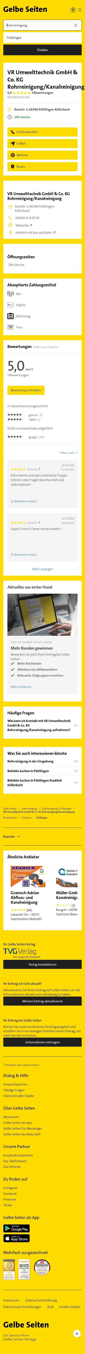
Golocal (32, 469)
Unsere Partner (16, 1146)
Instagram (10, 1188)
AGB (50, 1307)
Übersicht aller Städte (18, 1096)
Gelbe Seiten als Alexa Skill (21, 1134)
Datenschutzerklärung (41, 1300)
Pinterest (9, 1199)
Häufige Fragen (14, 1090)
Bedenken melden (25, 501)
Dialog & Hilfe (15, 1075)
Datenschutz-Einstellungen (22, 1307)
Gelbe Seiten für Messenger (22, 1128)
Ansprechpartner (15, 1084)
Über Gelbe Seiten (19, 1108)
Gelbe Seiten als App (17, 1123)
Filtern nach (67, 453)
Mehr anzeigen (42, 569)
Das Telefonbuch (15, 1161)
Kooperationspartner (18, 1155)
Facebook (10, 1194)
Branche (9, 836)
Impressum (11, 1300)
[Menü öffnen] (80, 10)
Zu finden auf (15, 1179)
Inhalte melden (69, 1307)
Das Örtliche (12, 1167)
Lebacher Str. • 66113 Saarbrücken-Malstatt (26, 905)
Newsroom (11, 1117)
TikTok (7, 1205)
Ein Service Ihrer (19, 1337)
